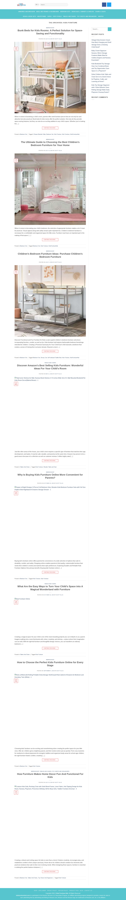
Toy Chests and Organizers (87, 16)
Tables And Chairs (50, 362)
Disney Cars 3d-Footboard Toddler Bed (51, 357)
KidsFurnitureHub (74, 134)
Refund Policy (63, 890)
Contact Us (88, 890)
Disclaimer (42, 890)
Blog (81, 890)
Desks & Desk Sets (29, 16)
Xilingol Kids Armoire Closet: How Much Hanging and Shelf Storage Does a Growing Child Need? (101, 43)
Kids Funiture (57, 134)
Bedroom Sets (65, 11)
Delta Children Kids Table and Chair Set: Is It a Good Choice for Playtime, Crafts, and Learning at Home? (101, 78)
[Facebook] (104, 4)
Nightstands (41, 16)
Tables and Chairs (69, 16)
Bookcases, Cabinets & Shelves (83, 11)
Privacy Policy (52, 890)
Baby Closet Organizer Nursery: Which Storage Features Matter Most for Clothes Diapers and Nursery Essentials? (101, 55)
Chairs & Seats (100, 11)
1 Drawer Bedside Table (39, 134)
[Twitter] (109, 4)
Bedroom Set (50, 27)
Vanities (101, 16)
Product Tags (74, 890)
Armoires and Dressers (26, 11)
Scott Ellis (58, 38)
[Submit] (66, 4)
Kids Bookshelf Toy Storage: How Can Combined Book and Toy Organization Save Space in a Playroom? (101, 67)
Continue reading (50, 128)
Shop (35, 890)
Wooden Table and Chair (50, 467)
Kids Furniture (65, 134)
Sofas (49, 16)
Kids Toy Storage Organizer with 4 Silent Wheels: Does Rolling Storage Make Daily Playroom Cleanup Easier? (100, 88)
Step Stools (57, 16)
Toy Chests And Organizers (60, 771)
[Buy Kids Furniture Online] (23, 4)
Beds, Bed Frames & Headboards (47, 11)
